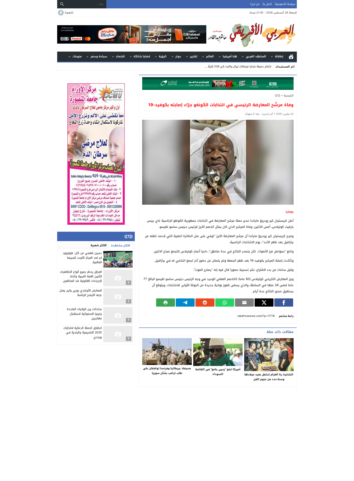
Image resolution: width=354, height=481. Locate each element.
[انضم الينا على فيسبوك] (60, 13)
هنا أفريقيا (230, 56)
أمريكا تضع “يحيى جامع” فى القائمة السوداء (218, 372)
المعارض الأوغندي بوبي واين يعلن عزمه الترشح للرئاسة (80, 293)
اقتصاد (120, 56)
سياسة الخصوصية (285, 4)
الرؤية (163, 56)
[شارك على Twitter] (264, 302)
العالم (210, 56)
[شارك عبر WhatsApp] (224, 302)
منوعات (77, 56)
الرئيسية (291, 57)
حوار (178, 56)
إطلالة (279, 56)
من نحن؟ (254, 4)
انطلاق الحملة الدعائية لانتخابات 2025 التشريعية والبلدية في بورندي (82, 332)
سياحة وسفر (99, 56)
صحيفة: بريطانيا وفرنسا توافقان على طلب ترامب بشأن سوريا (167, 371)
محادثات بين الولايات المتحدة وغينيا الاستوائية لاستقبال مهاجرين (84, 313)
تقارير (193, 56)
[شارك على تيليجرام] (185, 302)
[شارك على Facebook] (283, 302)
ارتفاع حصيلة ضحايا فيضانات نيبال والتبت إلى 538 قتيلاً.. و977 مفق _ (231, 66)
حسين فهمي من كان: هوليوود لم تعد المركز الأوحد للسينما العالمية (82, 257)
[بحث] (62, 4)
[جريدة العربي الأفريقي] (251, 34)
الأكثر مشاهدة (120, 245)
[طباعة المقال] (165, 302)
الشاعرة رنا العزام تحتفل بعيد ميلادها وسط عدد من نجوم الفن (268, 377)
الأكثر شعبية (99, 245)
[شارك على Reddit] (204, 302)
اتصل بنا (267, 4)
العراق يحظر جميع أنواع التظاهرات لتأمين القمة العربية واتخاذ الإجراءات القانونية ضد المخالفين (81, 276)
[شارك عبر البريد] (244, 302)
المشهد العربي (256, 56)
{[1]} (277, 95)
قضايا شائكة (142, 56)
